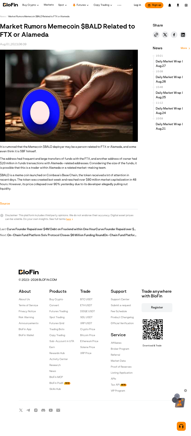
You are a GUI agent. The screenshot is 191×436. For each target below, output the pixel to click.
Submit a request (121, 305)
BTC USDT (86, 299)
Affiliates (116, 343)
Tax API (118, 385)
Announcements (28, 323)
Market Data (118, 361)
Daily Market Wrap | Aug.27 (169, 64)
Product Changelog (122, 317)
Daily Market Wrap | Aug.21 (169, 126)
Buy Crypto (56, 299)
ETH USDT (86, 305)
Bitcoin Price (87, 335)
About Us (24, 299)
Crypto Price (87, 329)
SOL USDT (86, 317)
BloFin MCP (56, 377)
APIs (113, 379)
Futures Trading (58, 311)
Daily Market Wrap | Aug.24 (169, 111)
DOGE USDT (87, 311)
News (3, 17)
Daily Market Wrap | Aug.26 (169, 79)
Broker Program (120, 349)
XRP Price (85, 353)
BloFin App (25, 329)
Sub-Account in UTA (61, 341)
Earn (52, 347)
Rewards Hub (57, 353)
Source (5, 203)
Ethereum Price (89, 341)
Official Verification (122, 323)
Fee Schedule (119, 311)
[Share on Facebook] (174, 34)
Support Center (120, 299)
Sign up (156, 5)
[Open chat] (181, 426)
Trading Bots (56, 329)
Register (157, 307)
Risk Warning (26, 317)
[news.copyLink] (156, 34)
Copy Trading (57, 335)
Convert (54, 305)
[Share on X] (165, 34)
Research (55, 365)
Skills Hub (55, 389)
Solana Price (87, 347)
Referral (115, 355)
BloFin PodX (59, 383)
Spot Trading (57, 317)
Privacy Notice (27, 311)
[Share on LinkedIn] (183, 34)
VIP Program (118, 390)
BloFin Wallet (26, 335)
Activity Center (58, 359)
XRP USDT (86, 323)
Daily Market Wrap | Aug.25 (169, 95)
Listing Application (122, 373)
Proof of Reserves (121, 367)
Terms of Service (28, 305)
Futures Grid (56, 323)
